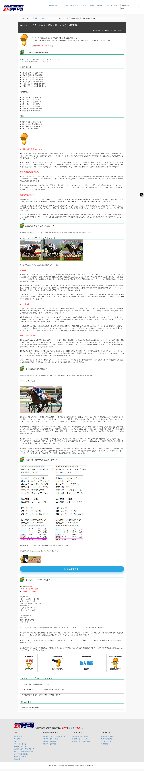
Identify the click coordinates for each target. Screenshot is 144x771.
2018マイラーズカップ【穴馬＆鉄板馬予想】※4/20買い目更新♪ (44, 689)
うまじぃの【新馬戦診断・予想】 (24, 751)
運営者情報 (104, 744)
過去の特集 (17, 759)
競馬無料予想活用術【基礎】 (81, 739)
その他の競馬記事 (19, 756)
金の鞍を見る (73, 569)
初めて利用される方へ (72, 5)
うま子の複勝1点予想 (20, 754)
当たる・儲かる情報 (111, 5)
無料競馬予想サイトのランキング (53, 736)
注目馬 (91, 5)
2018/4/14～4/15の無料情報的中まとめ (35, 684)
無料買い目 (17, 736)
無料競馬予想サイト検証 (50, 739)
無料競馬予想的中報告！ (50, 741)
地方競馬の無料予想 (20, 746)
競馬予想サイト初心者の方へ (81, 741)
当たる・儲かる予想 (20, 744)
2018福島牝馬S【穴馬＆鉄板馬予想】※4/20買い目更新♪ (41, 695)
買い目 (84, 5)
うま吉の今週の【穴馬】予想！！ (24, 749)
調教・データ (18, 741)
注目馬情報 (17, 739)
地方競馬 (99, 5)
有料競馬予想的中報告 (50, 744)
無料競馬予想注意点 (107, 739)
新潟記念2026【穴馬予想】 (31, 707)
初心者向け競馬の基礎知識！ (81, 736)
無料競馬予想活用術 (107, 736)
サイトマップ (105, 741)
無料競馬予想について (56, 5)
